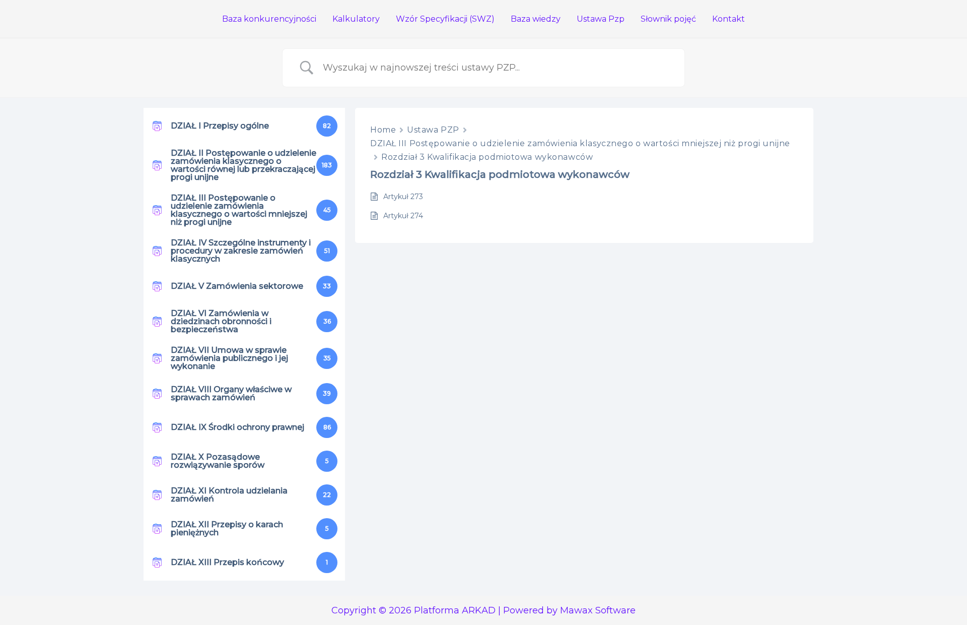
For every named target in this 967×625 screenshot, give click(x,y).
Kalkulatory (356, 19)
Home (383, 130)
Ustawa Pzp (601, 19)
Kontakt (728, 19)
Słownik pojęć (668, 19)
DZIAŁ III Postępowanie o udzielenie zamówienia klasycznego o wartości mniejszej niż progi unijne (580, 143)
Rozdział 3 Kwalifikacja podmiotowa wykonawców (487, 157)
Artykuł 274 (403, 215)
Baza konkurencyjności (269, 19)
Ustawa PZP (433, 130)
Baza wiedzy (536, 19)
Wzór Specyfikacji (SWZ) (445, 19)
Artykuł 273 (403, 196)
